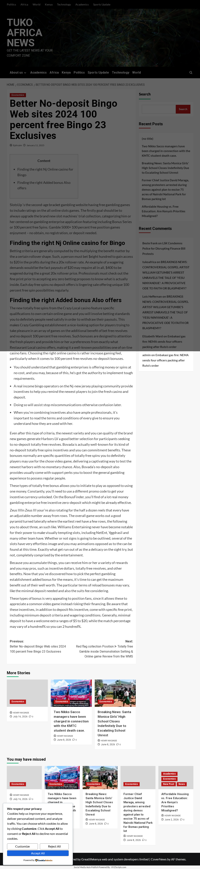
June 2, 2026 (172, 819)
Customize (22, 846)
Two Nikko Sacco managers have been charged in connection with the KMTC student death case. (71, 721)
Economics (18, 701)
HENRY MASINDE (21, 712)
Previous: (38, 646)
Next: (104, 649)
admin (146, 355)
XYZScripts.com (118, 867)
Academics (169, 773)
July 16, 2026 (20, 716)
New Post (168, 784)
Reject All (54, 846)
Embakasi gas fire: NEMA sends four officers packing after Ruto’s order (165, 360)
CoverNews (159, 859)
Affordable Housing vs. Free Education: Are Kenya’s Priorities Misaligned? (175, 802)
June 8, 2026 (64, 739)
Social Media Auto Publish (86, 867)
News (182, 784)
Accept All (38, 853)
